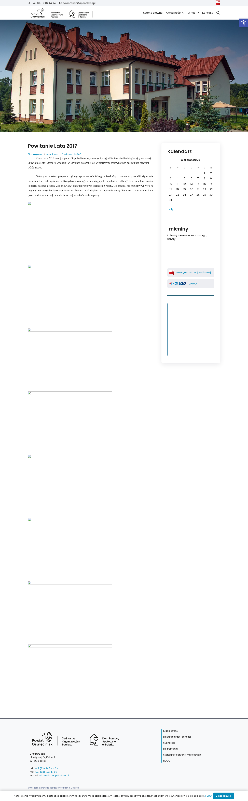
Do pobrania (170, 748)
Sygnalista (169, 743)
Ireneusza (184, 235)
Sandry (171, 239)
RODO (166, 760)
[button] (243, 23)
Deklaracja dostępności (177, 736)
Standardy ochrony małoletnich (182, 754)
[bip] (218, 3)
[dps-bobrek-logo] (61, 13)
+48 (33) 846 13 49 (46, 772)
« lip (171, 209)
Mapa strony (170, 731)
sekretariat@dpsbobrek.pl (54, 775)
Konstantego (198, 235)
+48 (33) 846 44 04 (46, 768)
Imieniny (172, 235)
